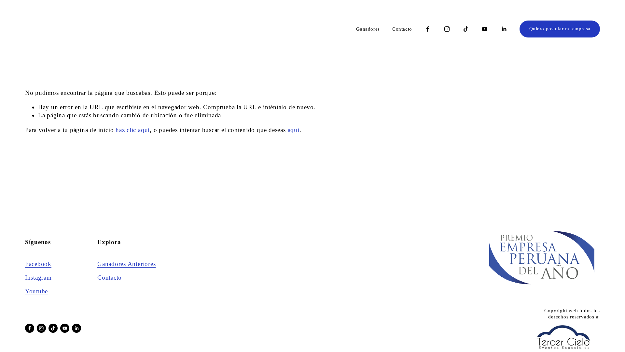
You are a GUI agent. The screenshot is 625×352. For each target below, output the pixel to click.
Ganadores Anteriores (126, 263)
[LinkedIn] (504, 29)
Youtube (36, 291)
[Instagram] (447, 29)
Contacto (402, 29)
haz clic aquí (133, 129)
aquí (293, 129)
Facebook (38, 263)
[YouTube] (484, 29)
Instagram (38, 277)
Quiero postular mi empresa (559, 28)
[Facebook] (427, 29)
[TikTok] (466, 29)
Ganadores (368, 29)
